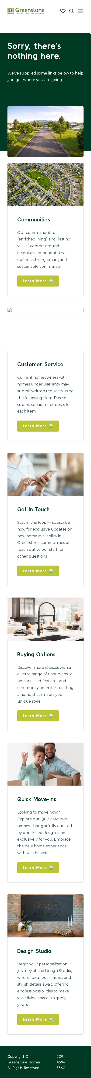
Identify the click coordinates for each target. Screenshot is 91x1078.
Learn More (35, 280)
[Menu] (81, 11)
